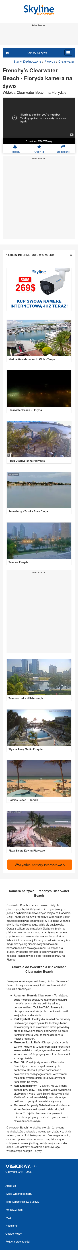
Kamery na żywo (37, 53)
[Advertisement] (39, 36)
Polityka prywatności (17, 1241)
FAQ (8, 1217)
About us (10, 1185)
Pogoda (15, 151)
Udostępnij (63, 151)
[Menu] (68, 53)
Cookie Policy (13, 1233)
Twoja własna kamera (18, 1193)
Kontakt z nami (14, 1209)
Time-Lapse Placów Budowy (22, 1201)
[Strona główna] (7, 52)
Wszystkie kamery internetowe (39, 864)
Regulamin (11, 1225)
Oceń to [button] (39, 151)
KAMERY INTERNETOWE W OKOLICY (30, 255)
